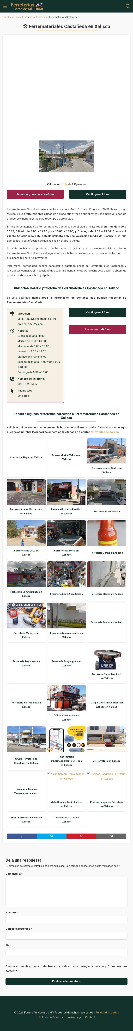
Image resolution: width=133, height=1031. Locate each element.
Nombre (12, 912)
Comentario (14, 873)
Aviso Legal (75, 1017)
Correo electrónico (19, 928)
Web (8, 945)
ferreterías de (105, 432)
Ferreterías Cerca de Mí (15, 17)
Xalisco (43, 17)
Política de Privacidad (52, 1017)
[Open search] (128, 6)
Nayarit (33, 17)
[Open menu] (5, 6)
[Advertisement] (66, 89)
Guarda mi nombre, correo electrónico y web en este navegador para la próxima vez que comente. (66, 969)
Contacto (91, 1017)
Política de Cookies (107, 1012)
